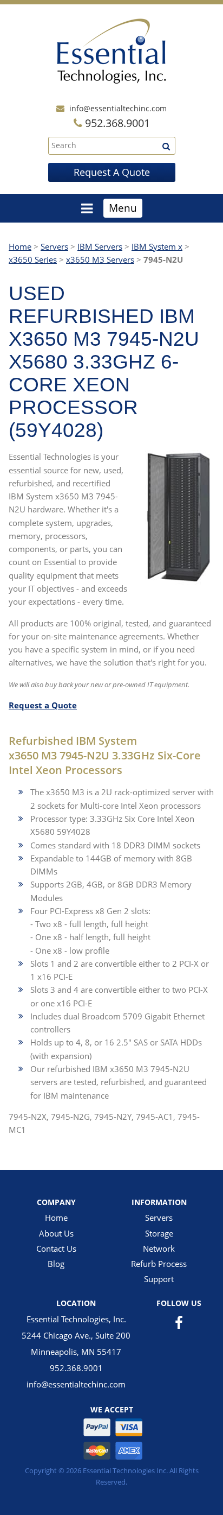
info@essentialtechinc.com (118, 108)
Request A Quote (112, 172)
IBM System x (157, 246)
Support (159, 1278)
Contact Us (56, 1248)
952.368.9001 (76, 1367)
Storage (159, 1233)
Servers (54, 246)
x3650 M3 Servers (100, 259)
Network (159, 1248)
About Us (56, 1233)
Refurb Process (159, 1263)
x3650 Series (33, 259)
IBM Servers (99, 246)
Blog (56, 1263)
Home (20, 246)
